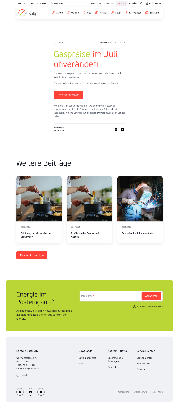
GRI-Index (158, 392)
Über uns (110, 3)
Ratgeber (133, 3)
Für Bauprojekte (57, 3)
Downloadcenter (87, 358)
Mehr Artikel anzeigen (32, 255)
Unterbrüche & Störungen (115, 360)
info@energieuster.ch (27, 368)
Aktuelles (122, 3)
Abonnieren (151, 296)
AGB (81, 363)
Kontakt (112, 367)
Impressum (123, 392)
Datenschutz (140, 392)
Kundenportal (144, 363)
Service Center (96, 3)
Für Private (23, 3)
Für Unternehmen (38, 3)
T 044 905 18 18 (25, 365)
